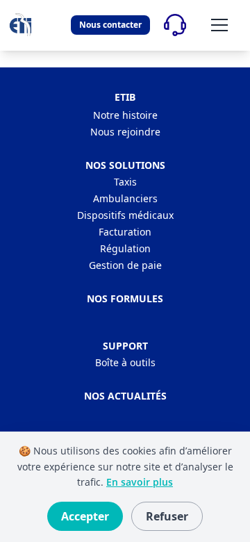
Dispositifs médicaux (125, 215)
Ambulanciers (125, 198)
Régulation (125, 248)
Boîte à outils (125, 362)
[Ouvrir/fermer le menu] (219, 25)
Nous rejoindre (125, 131)
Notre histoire (125, 115)
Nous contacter (110, 25)
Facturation (125, 231)
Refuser (167, 516)
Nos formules (125, 298)
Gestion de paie (125, 265)
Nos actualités (125, 395)
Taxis (125, 181)
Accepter (85, 516)
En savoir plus (139, 481)
